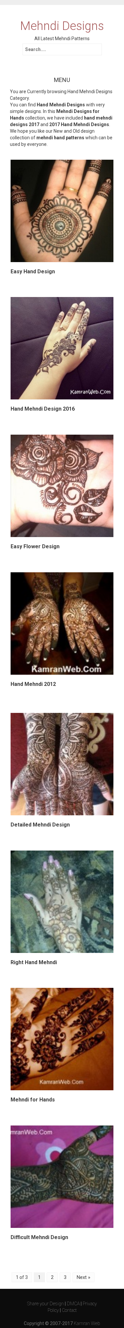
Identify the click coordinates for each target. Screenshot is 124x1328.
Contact (69, 1310)
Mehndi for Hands (33, 1100)
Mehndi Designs (62, 26)
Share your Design (45, 1303)
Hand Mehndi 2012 (33, 684)
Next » (83, 1277)
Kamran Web (87, 1323)
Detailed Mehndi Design (40, 825)
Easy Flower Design (35, 546)
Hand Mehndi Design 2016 (43, 409)
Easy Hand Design (33, 271)
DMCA (73, 1303)
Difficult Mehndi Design (39, 1237)
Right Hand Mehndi (34, 962)
